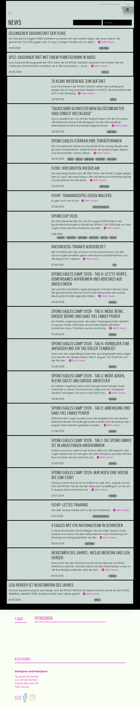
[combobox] (87, 22)
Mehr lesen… (108, 42)
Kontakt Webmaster (109, 4)
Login (128, 4)
